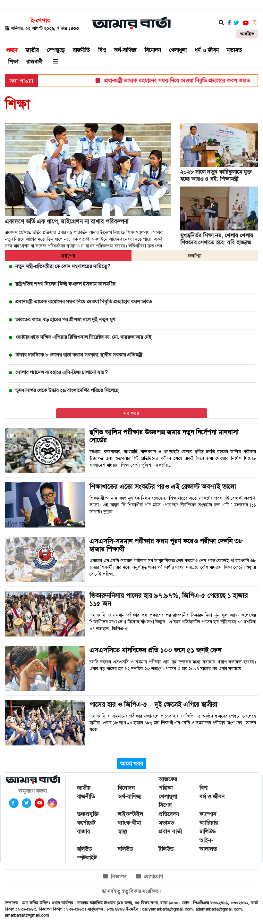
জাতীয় (32, 50)
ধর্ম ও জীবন (207, 50)
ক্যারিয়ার (208, 823)
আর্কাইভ (247, 34)
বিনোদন (153, 50)
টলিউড (166, 849)
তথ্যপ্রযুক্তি (88, 814)
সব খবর (131, 413)
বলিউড (125, 849)
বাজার (83, 831)
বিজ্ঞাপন (119, 876)
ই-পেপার (40, 20)
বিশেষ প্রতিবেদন (169, 809)
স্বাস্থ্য (122, 831)
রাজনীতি (81, 50)
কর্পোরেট (86, 823)
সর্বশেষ (68, 256)
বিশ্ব (102, 50)
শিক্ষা (13, 61)
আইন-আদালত (208, 844)
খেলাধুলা (178, 50)
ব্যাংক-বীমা (129, 823)
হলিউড (84, 849)
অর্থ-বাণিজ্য (125, 50)
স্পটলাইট (87, 857)
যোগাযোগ (153, 876)
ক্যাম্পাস (207, 814)
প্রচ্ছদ (12, 50)
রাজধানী (34, 61)
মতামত (234, 50)
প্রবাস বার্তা (170, 831)
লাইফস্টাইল (130, 814)
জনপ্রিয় (195, 256)
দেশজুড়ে (56, 50)
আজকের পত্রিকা (168, 783)
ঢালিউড (207, 831)
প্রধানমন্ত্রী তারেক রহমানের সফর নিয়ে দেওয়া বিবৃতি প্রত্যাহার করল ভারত (165, 80)
